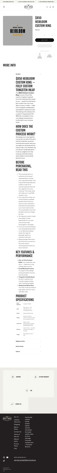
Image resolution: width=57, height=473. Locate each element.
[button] (44, 44)
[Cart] (53, 7)
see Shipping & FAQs (28, 325)
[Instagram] (4, 457)
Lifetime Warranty (17, 421)
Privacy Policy (16, 445)
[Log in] (50, 7)
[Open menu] (4, 7)
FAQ (15, 448)
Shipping (17, 424)
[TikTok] (4, 461)
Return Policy (16, 428)
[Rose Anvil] (7, 418)
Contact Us (17, 432)
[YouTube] (7, 457)
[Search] (47, 7)
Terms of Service (17, 435)
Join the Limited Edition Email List (25, 460)
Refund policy (16, 440)
